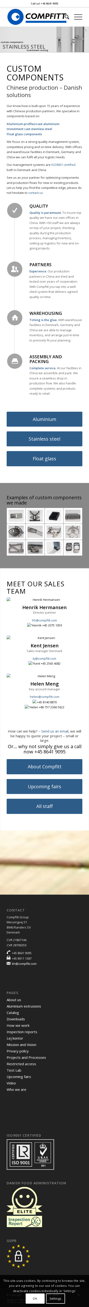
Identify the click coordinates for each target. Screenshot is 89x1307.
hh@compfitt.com (44, 620)
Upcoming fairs (19, 1076)
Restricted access (21, 1063)
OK (35, 1299)
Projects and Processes (26, 1057)
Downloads (16, 1019)
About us (14, 999)
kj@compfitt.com (44, 658)
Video (11, 1083)
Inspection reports (22, 1031)
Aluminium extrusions (24, 1006)
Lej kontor (15, 1038)
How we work (18, 1025)
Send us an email (54, 731)
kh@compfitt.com (24, 964)
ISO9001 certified (63, 165)
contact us (35, 193)
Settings (55, 1299)
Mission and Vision (21, 1044)
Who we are (16, 1089)
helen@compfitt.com (44, 697)
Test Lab (14, 1070)
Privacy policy (18, 1051)
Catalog (13, 1012)
